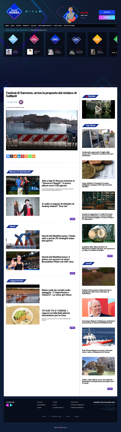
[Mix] (26, 156)
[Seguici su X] (30, 12)
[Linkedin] (19, 156)
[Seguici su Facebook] (27, 12)
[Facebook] (8, 156)
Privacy (44, 416)
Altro (72, 273)
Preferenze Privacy (56, 416)
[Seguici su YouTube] (40, 12)
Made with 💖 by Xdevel (60, 427)
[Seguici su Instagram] (33, 12)
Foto (55, 404)
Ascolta (107, 12)
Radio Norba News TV (45, 25)
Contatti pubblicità (77, 404)
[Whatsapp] (30, 156)
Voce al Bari (58, 25)
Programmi (41, 404)
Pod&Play (26, 25)
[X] (11, 156)
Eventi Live (74, 402)
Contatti (76, 416)
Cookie (68, 416)
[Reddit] (15, 156)
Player (40, 402)
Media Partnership (77, 407)
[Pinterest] (22, 156)
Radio (12, 25)
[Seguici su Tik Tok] (36, 12)
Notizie (18, 25)
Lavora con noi (58, 407)
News (39, 407)
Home (7, 25)
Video (55, 402)
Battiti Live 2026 (69, 25)
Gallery (33, 25)
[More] (33, 156)
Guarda (107, 17)
